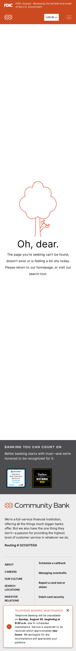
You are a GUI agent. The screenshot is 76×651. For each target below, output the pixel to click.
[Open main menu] (69, 17)
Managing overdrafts (52, 573)
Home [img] (37, 506)
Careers (11, 571)
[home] (8, 17)
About (9, 564)
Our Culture (13, 578)
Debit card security (51, 596)
